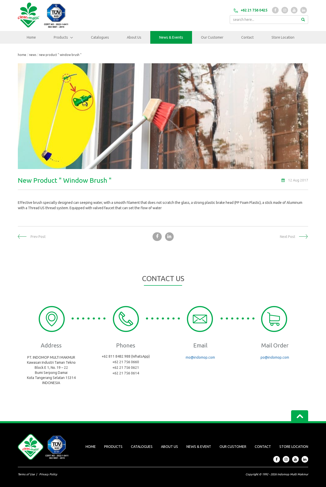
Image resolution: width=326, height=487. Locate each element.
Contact (247, 37)
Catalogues (100, 37)
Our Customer (212, 37)
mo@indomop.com (200, 357)
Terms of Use (26, 474)
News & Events (171, 37)
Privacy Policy (48, 474)
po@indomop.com (275, 357)
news (32, 54)
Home (31, 37)
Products (61, 37)
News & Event (198, 447)
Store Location (282, 37)
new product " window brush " (60, 54)
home (22, 54)
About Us (134, 37)
